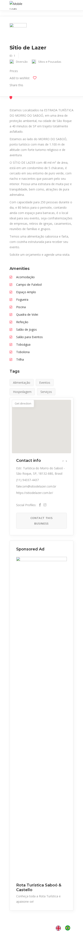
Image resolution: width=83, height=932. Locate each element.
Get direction (23, 403)
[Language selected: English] (65, 928)
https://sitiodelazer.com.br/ (34, 493)
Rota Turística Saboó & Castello (38, 887)
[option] (68, 928)
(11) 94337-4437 (27, 480)
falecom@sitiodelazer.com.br (36, 486)
